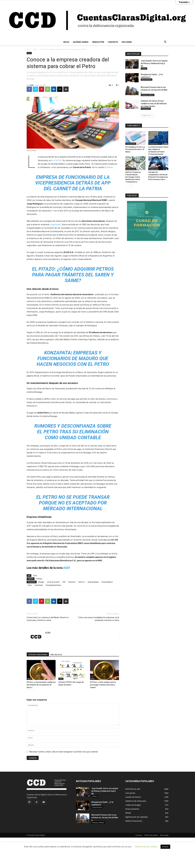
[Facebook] (29, 89)
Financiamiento (146, 79)
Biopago (41, 582)
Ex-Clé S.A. (57, 160)
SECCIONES (127, 42)
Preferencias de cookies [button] (146, 846)
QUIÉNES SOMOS (80, 42)
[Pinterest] (41, 89)
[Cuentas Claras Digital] (97, 19)
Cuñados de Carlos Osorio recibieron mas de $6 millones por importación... (154, 103)
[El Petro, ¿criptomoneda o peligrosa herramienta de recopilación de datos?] (41, 670)
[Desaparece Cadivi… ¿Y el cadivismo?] (132, 77)
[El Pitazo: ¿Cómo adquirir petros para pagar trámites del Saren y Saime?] (104, 670)
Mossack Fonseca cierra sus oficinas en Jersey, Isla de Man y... (154, 90)
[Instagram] (29, 802)
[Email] (59, 89)
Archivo (144, 68)
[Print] (66, 89)
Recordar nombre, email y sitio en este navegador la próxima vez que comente (63, 752)
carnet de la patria (53, 582)
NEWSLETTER (98, 42)
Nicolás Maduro (107, 582)
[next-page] (32, 688)
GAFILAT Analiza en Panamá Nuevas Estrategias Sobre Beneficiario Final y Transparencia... (133, 177)
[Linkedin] (53, 89)
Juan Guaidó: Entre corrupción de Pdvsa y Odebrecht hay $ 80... (154, 63)
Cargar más (146, 115)
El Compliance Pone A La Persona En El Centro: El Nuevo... (135, 149)
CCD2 (31, 85)
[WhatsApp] (47, 89)
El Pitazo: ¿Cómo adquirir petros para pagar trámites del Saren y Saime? (103, 684)
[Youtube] (43, 802)
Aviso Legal (164, 835)
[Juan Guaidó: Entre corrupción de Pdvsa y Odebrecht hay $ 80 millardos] (132, 64)
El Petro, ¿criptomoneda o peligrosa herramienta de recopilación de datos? (41, 684)
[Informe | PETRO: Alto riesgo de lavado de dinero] (72, 670)
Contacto (139, 835)
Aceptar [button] (165, 847)
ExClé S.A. (81, 582)
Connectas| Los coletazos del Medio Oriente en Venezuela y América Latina (48, 618)
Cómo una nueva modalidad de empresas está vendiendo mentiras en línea (98, 618)
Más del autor (56, 654)
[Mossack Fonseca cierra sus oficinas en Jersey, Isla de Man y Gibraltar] (132, 90)
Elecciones (71, 582)
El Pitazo (109, 167)
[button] (165, 42)
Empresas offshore (148, 95)
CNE (63, 582)
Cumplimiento (130, 144)
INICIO (66, 42)
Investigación (146, 109)
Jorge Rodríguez (93, 582)
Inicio (29, 49)
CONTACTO (113, 42)
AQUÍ (66, 567)
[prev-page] (28, 688)
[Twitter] (35, 89)
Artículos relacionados (37, 654)
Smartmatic (55, 224)
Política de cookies (151, 835)
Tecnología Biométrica (53, 585)
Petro (35, 49)
